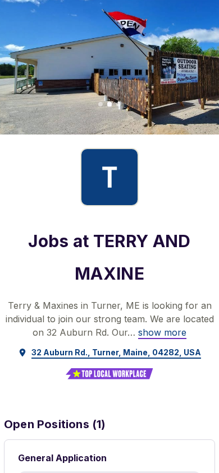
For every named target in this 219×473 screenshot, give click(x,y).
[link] (162, 332)
